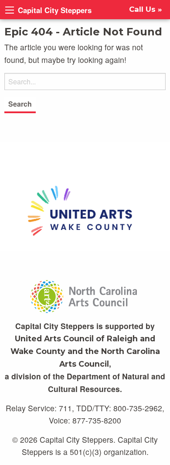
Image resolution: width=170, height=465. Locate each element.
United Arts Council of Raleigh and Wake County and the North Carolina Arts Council (85, 351)
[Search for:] (85, 81)
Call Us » (145, 9)
